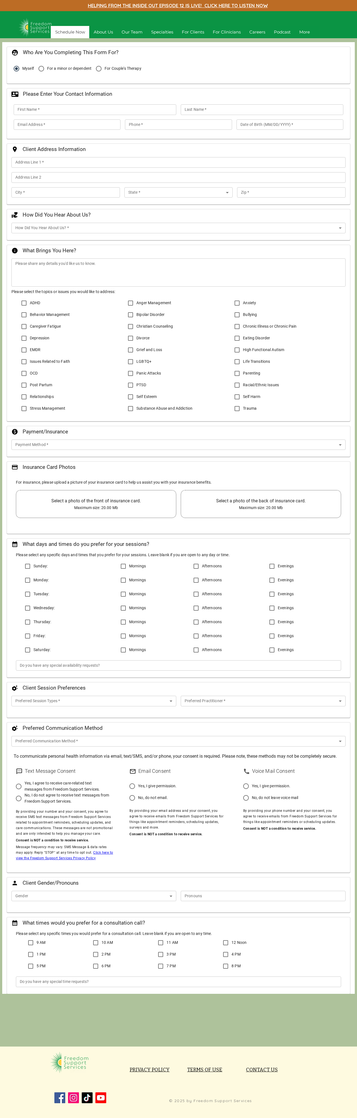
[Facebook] (59, 1097)
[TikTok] (87, 1097)
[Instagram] (73, 1097)
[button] (162, 32)
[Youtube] (100, 1097)
